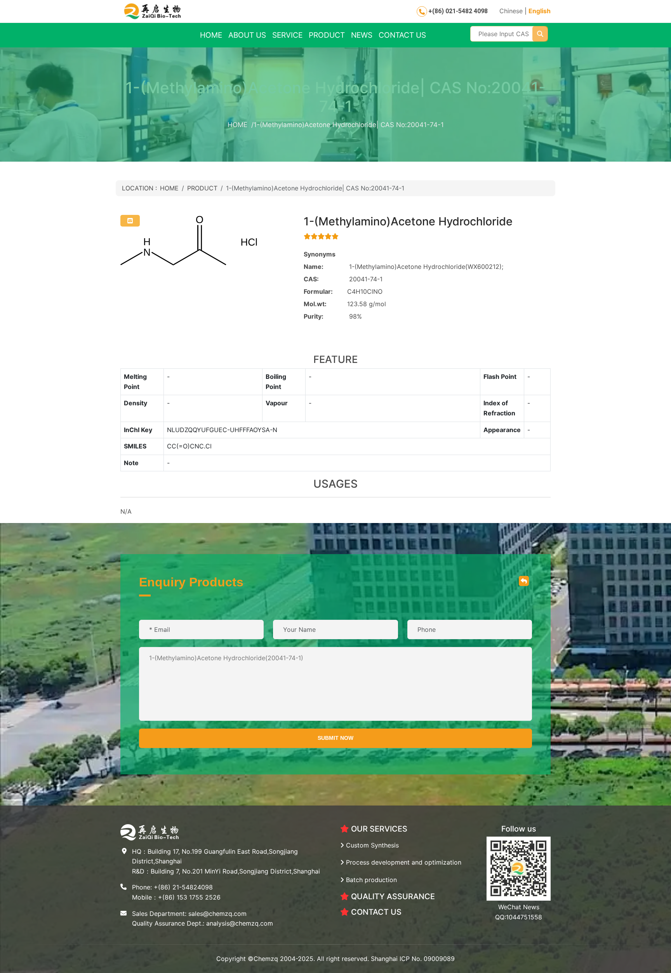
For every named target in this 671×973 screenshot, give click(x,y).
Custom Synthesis (371, 845)
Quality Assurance (392, 896)
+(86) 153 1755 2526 (189, 897)
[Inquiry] (130, 221)
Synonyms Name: (320, 260)
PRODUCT (327, 35)
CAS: (311, 279)
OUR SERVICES (378, 829)
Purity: (313, 316)
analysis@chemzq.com (239, 923)
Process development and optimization (402, 862)
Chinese (511, 11)
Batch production (370, 880)
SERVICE (287, 35)
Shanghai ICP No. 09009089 (413, 959)
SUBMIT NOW (335, 738)
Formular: (318, 291)
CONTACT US (402, 35)
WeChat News (518, 907)
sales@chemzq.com (217, 913)
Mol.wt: (315, 304)
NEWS (361, 35)
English (539, 11)
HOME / (241, 125)
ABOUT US (247, 35)
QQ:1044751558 (518, 917)
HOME (211, 35)
